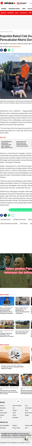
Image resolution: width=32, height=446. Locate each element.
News (6, 31)
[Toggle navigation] (2, 3)
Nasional (3, 12)
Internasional (23, 12)
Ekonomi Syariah (14, 8)
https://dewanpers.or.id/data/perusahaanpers (13, 437)
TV (1, 417)
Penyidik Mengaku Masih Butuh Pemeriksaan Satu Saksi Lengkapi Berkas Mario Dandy (7, 144)
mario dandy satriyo (5, 219)
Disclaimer (3, 428)
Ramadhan (15, 417)
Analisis (15, 410)
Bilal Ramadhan (16, 46)
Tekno (14, 412)
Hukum (11, 31)
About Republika (4, 425)
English (27, 415)
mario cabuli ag (23, 223)
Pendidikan (10, 12)
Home (1, 31)
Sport (16, 12)
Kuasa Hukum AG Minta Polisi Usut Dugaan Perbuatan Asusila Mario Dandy (22, 144)
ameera (3, 8)
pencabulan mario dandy (19, 219)
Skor (26, 405)
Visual (14, 415)
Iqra (14, 408)
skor (23, 8)
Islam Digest (28, 408)
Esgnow (2, 415)
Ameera (2, 405)
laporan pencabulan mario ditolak (9, 223)
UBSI (30, 12)
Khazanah (2, 408)
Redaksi (15, 425)
